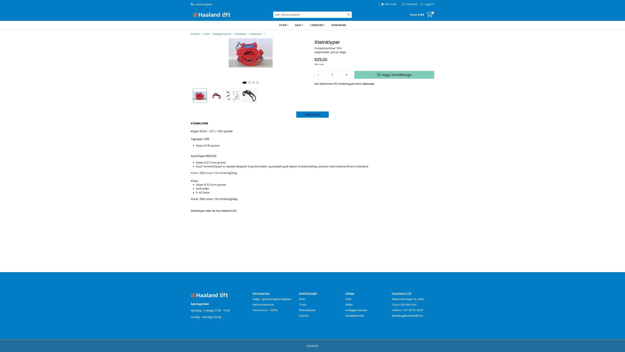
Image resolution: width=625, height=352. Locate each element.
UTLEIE (282, 25)
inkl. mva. (391, 4)
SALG (298, 25)
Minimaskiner (307, 310)
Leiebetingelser (204, 4)
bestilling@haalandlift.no (407, 316)
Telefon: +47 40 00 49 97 (407, 310)
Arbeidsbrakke (354, 316)
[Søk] (348, 15)
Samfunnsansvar (263, 305)
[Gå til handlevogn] (430, 15)
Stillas (349, 305)
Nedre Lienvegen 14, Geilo (408, 299)
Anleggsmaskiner (356, 310)
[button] (245, 83)
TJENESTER (316, 25)
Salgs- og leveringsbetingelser (272, 299)
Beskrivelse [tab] (312, 114)
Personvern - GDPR (265, 310)
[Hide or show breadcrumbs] (265, 34)
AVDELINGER (338, 25)
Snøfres (304, 316)
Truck (302, 305)
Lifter (302, 299)
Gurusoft (312, 346)
